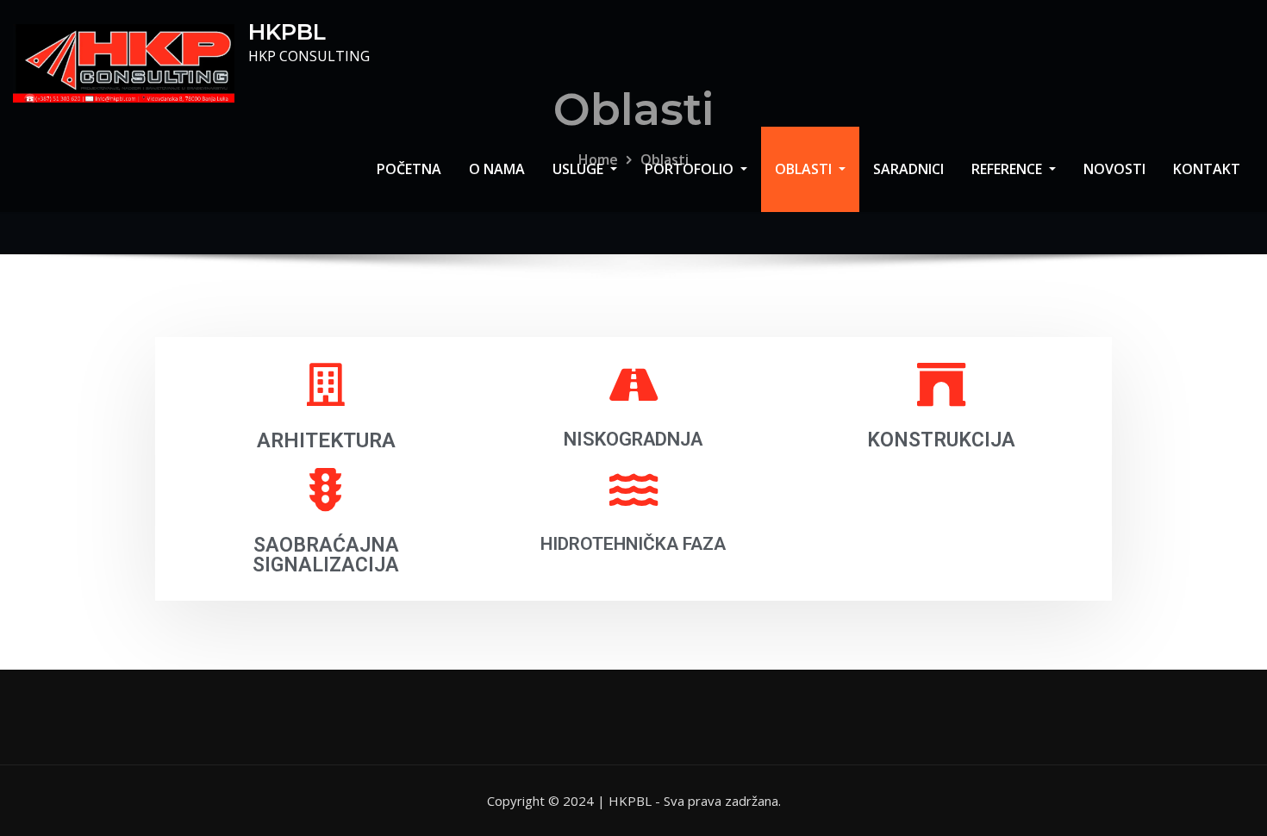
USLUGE (579, 168)
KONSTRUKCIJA (941, 440)
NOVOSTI (1114, 168)
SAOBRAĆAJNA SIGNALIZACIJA (326, 555)
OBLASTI (805, 168)
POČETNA (409, 168)
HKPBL (287, 31)
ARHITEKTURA (326, 440)
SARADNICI (908, 168)
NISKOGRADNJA (633, 439)
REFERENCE (1008, 168)
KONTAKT (1206, 168)
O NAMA (497, 168)
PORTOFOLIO (691, 168)
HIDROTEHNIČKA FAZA (633, 543)
